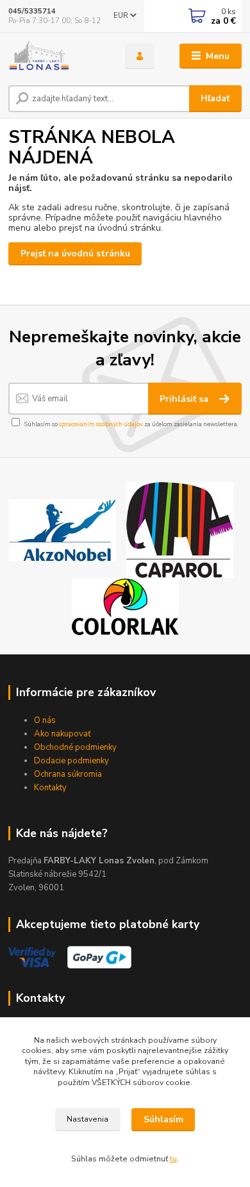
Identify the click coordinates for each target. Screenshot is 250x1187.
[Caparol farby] (179, 529)
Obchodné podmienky (75, 747)
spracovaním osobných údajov (101, 424)
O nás (45, 720)
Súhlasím (163, 1119)
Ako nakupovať (62, 734)
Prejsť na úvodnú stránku (75, 253)
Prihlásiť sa (185, 399)
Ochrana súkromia (68, 774)
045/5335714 (32, 11)
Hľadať (215, 98)
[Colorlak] (125, 606)
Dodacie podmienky (71, 761)
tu (173, 1159)
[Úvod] (57, 56)
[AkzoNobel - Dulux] (62, 529)
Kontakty (50, 787)
